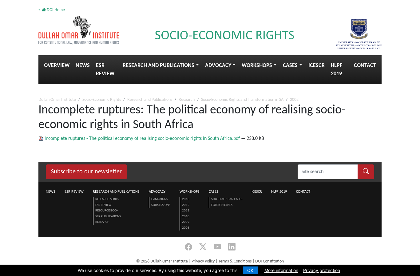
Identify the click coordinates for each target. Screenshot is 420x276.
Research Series (107, 199)
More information (281, 270)
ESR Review (105, 70)
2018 (185, 199)
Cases (290, 66)
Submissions (160, 205)
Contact (365, 66)
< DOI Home (51, 10)
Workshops (257, 66)
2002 (294, 99)
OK (250, 270)
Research (187, 99)
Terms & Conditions (235, 261)
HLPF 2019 (336, 70)
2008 (185, 228)
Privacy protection (321, 270)
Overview (56, 66)
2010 (185, 216)
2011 (185, 210)
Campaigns (159, 199)
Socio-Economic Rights (101, 99)
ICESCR (316, 66)
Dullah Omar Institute (57, 99)
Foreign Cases (221, 205)
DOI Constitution (269, 261)
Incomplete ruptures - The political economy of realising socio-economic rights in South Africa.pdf (142, 138)
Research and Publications (158, 66)
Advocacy (218, 66)
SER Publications (108, 216)
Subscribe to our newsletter (86, 172)
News (83, 66)
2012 (185, 205)
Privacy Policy (203, 261)
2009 (185, 222)
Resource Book (106, 210)
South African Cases (226, 199)
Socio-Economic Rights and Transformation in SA (242, 99)
